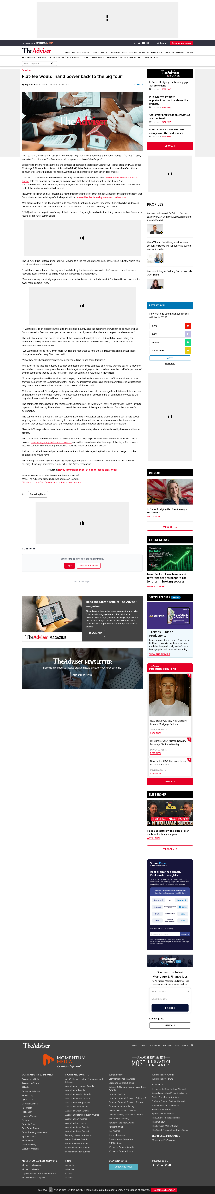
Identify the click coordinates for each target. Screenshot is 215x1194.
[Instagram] (147, 43)
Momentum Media (30, 1169)
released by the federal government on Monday (101, 197)
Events (154, 52)
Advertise (69, 1169)
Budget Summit (116, 1074)
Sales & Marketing (130, 57)
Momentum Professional (164, 1140)
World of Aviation (30, 1148)
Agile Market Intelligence (33, 1177)
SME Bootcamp (116, 1143)
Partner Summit (116, 1127)
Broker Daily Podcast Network (166, 1097)
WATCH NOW (153, 516)
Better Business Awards (76, 1139)
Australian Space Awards (77, 1127)
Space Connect (29, 1136)
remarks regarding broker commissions (51, 442)
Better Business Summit (76, 1143)
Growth (112, 57)
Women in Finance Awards (121, 1147)
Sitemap (69, 1177)
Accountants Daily (30, 1079)
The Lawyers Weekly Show (165, 1126)
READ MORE (95, 633)
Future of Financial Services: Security (126, 1102)
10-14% (155, 342)
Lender (31, 57)
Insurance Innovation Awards (122, 1110)
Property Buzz (28, 1124)
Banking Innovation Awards (78, 1135)
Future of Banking (117, 1094)
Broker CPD (144, 52)
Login (163, 43)
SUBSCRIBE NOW (82, 675)
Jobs (161, 52)
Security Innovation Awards (121, 1139)
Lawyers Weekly (29, 1116)
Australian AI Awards (75, 1090)
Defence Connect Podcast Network (168, 1101)
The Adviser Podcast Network (166, 1117)
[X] (134, 43)
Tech (85, 57)
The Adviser (27, 1140)
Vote (170, 358)
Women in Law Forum (162, 1079)
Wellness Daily (29, 1144)
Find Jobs (170, 1008)
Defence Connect (30, 1103)
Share (140, 84)
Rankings (115, 52)
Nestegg (26, 1120)
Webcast (133, 52)
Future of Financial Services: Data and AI (128, 1098)
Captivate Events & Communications (39, 1173)
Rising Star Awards (118, 1135)
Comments (155, 1045)
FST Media (27, 1107)
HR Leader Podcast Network (165, 1105)
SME (177, 1045)
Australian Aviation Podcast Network (169, 1093)
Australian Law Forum (75, 1123)
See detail (170, 363)
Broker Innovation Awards (77, 1147)
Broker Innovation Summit (77, 1151)
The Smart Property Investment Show (170, 1130)
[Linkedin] (138, 43)
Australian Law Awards (76, 1119)
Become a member (181, 43)
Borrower (73, 57)
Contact (69, 1173)
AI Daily (25, 1087)
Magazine (169, 52)
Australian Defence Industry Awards (82, 1115)
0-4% (154, 326)
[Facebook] (130, 43)
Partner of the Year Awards (121, 1122)
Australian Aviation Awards (78, 1094)
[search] (192, 1045)
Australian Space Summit (77, 1131)
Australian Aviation (31, 1091)
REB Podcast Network (162, 1109)
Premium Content (184, 52)
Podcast (105, 52)
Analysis (86, 52)
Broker (42, 57)
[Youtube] (143, 43)
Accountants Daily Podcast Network (169, 1089)
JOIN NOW (185, 934)
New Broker (151, 57)
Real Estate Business (32, 1128)
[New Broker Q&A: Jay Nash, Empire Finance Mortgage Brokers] (170, 695)
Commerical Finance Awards (122, 1079)
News (67, 52)
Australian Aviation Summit (78, 1098)
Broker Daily (27, 1095)
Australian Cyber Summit (77, 1110)
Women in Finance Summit (121, 1151)
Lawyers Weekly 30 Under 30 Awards (126, 1114)
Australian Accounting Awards (79, 1086)
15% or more (158, 350)
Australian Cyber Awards (76, 1106)
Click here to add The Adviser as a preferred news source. (52, 482)
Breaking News (38, 494)
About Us (69, 1165)
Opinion (95, 52)
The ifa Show (158, 1122)
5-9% (154, 334)
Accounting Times (30, 1083)
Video (124, 52)
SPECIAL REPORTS (164, 597)
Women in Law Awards (163, 1074)
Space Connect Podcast (163, 1113)
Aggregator (57, 57)
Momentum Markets (31, 1165)
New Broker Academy (119, 1118)
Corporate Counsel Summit (121, 1083)
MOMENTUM (43, 43)
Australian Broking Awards (77, 1102)
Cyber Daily (27, 1099)
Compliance (97, 57)
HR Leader (27, 1112)
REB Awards (114, 1131)
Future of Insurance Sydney (121, 1106)
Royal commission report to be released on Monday (87, 469)
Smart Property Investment (34, 1132)
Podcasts (167, 1045)
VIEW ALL (170, 146)
